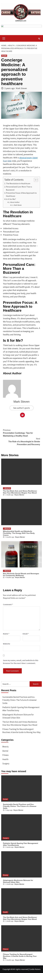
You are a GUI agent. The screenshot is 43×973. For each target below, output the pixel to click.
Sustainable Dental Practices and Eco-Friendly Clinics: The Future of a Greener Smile (19, 700)
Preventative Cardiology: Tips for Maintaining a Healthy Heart (18, 433)
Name (6, 633)
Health (4, 56)
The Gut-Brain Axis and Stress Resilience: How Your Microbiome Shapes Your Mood (20, 492)
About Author (15, 202)
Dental (5, 751)
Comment (8, 604)
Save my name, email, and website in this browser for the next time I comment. (20, 661)
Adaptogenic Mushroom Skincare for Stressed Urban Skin (18, 716)
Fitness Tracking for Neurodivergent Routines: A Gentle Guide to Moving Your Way (21, 731)
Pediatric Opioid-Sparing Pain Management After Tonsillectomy (20, 709)
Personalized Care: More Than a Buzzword (19, 188)
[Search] (39, 38)
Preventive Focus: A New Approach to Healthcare (21, 194)
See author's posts (21, 408)
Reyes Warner (19, 495)
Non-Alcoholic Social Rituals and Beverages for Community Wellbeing (21, 574)
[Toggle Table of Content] (35, 180)
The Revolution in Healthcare (18, 183)
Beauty (5, 746)
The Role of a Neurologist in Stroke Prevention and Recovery (24, 441)
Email (26, 633)
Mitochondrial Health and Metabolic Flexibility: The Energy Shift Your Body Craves (19, 533)
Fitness (5, 755)
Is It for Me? (11, 199)
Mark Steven (21, 88)
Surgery (5, 763)
